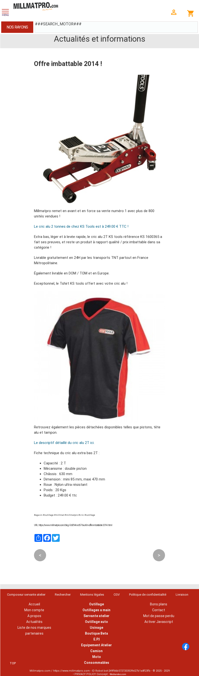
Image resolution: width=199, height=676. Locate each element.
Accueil (34, 604)
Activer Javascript (158, 622)
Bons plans (158, 604)
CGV (117, 594)
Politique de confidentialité (147, 594)
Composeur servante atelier (26, 594)
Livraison (182, 594)
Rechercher (63, 594)
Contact (158, 610)
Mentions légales (92, 594)
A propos (34, 616)
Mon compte (34, 610)
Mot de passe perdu (158, 616)
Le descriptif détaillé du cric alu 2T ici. (64, 443)
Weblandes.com (118, 674)
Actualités (34, 622)
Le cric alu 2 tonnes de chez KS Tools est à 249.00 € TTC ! (81, 226)
